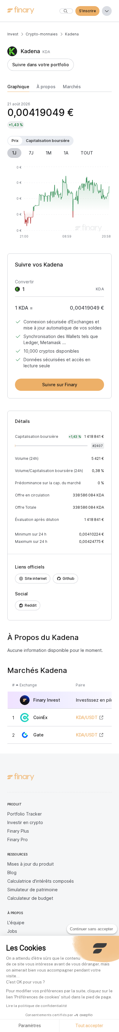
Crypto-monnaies (42, 34)
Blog (11, 872)
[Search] (66, 11)
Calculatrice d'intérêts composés (40, 881)
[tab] (18, 88)
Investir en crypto (25, 822)
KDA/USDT (87, 717)
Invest (12, 34)
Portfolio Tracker (24, 813)
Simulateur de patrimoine (32, 889)
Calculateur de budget (30, 898)
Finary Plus (18, 831)
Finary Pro (17, 839)
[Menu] (107, 11)
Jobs (12, 931)
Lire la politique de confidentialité (36, 1006)
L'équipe (15, 922)
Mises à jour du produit (30, 864)
